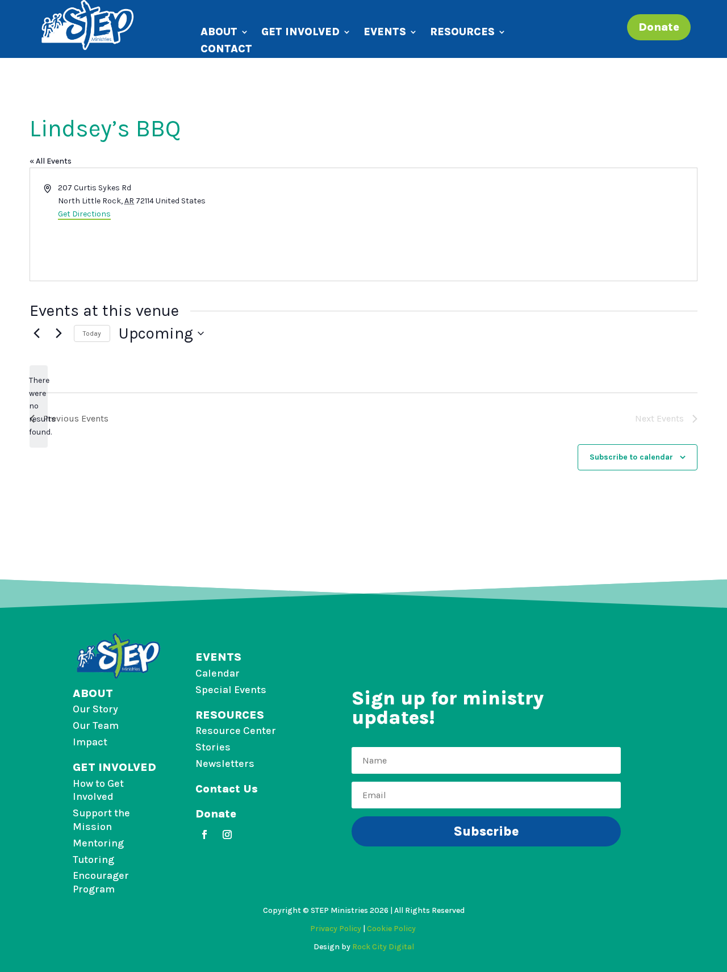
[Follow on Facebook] (204, 834)
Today (92, 333)
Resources (462, 33)
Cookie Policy (392, 928)
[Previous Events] (36, 333)
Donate (658, 27)
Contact (226, 50)
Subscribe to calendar (631, 457)
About (218, 33)
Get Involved (300, 33)
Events (385, 33)
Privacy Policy (335, 928)
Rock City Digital (383, 947)
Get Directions (84, 214)
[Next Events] (58, 333)
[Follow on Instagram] (227, 834)
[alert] (39, 406)
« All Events (51, 161)
